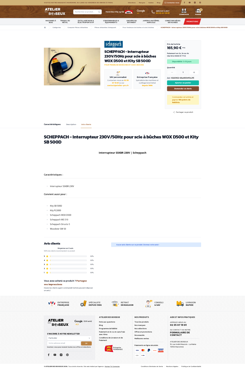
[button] (183, 112)
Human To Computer (112, 366)
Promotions (192, 21)
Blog (158, 3)
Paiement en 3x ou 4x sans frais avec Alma (112, 333)
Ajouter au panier (183, 82)
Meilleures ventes (141, 338)
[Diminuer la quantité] (172, 72)
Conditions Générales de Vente (152, 366)
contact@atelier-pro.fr (118, 85)
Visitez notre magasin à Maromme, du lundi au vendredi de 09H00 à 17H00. (78, 3)
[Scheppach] (132, 44)
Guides (151, 3)
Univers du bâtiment (131, 21)
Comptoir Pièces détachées (172, 21)
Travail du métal (65, 21)
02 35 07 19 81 (178, 325)
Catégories (57, 27)
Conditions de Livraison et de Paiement (111, 339)
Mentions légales (172, 366)
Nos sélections (140, 328)
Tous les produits (141, 322)
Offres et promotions (143, 332)
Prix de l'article (173, 44)
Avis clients (86, 124)
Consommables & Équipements (111, 21)
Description (71, 124)
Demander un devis (183, 88)
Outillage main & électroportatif (86, 21)
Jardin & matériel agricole (151, 21)
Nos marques (139, 325)
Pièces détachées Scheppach (105, 27)
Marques (142, 3)
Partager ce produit (184, 112)
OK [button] (86, 343)
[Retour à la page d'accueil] (58, 323)
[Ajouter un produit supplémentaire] (194, 72)
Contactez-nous (173, 3)
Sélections (132, 3)
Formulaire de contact (180, 334)
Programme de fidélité (108, 328)
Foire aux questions (107, 322)
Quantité (171, 67)
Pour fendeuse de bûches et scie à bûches (138, 27)
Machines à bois (51, 21)
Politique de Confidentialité (191, 366)
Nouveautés (139, 335)
